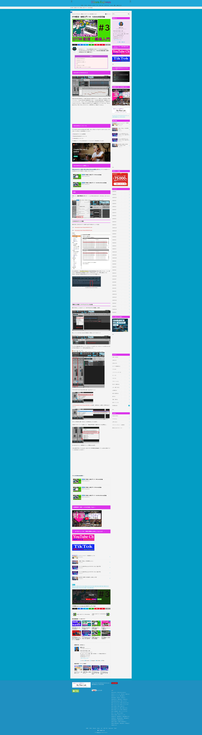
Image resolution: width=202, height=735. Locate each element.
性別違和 (127, 718)
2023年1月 (114, 248)
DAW (123, 694)
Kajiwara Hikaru (115, 415)
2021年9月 (114, 279)
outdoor (114, 360)
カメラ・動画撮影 (116, 366)
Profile (85, 5)
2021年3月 (114, 291)
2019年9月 (114, 312)
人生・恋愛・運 (115, 387)
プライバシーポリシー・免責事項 (118, 424)
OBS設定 (74, 587)
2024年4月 (114, 221)
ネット (114, 375)
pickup (125, 699)
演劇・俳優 (115, 399)
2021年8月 (114, 282)
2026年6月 (114, 191)
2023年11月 (114, 230)
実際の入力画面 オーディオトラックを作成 (83, 67)
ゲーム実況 (87, 587)
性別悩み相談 (120, 718)
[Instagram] (119, 5)
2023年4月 (114, 239)
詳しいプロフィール (84, 658)
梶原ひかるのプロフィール (117, 427)
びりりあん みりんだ (116, 702)
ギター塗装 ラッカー (116, 709)
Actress (94, 5)
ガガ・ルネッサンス (124, 704)
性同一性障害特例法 (122, 721)
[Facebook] (114, 5)
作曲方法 (114, 716)
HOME (82, 5)
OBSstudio (106, 586)
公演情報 (114, 390)
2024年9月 (114, 209)
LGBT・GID (101, 5)
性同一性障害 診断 (116, 723)
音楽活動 (75, 7)
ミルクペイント (122, 714)
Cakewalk (74, 586)
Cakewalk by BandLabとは (80, 58)
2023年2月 (114, 245)
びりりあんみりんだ (124, 702)
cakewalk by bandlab (81, 586)
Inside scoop (106, 5)
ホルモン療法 (115, 714)
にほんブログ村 (99, 690)
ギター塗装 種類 (115, 711)
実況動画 (92, 587)
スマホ (114, 369)
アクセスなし (114, 418)
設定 (77, 63)
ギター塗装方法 (124, 709)
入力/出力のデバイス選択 (80, 65)
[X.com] (116, 5)
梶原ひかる (99, 732)
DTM (78, 7)
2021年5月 (114, 285)
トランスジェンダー (116, 372)
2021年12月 (114, 276)
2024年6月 (114, 215)
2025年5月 (114, 203)
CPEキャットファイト (116, 694)
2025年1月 (114, 206)
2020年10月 (114, 300)
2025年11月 (114, 197)
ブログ (114, 378)
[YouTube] (117, 5)
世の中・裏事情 (115, 384)
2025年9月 (114, 200)
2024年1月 (114, 224)
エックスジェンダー (116, 704)
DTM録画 (102, 586)
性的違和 (122, 723)
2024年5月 (114, 218)
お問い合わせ (114, 421)
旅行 (113, 396)
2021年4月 (114, 288)
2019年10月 (114, 309)
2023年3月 (114, 242)
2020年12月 (114, 294)
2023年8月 (114, 233)
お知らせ (114, 363)
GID (119, 697)
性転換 (127, 723)
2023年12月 (114, 227)
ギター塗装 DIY (121, 706)
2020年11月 (114, 297)
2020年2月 (114, 306)
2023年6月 (114, 236)
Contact (111, 5)
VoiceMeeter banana (81, 587)
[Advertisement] (91, 114)
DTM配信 (97, 586)
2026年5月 (114, 194)
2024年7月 (114, 212)
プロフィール (115, 381)
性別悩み (114, 718)
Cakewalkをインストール (80, 60)
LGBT (123, 697)
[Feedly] (99, 599)
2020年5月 (114, 303)
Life (97, 5)
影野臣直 (120, 716)
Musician (89, 5)
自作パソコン (115, 402)
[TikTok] (120, 5)
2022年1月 (114, 273)
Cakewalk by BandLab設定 (90, 586)
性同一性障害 (115, 393)
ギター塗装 (115, 706)
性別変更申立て (126, 716)
